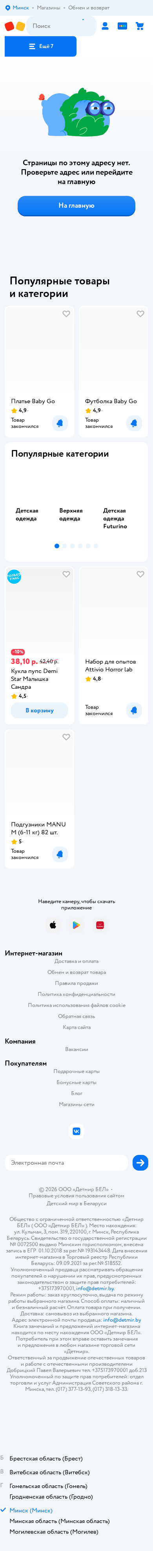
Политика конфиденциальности (76, 994)
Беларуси (95, 1203)
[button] (40, 46)
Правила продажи (76, 983)
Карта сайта (77, 1027)
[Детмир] (15, 26)
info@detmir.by (95, 1288)
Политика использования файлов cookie (77, 1005)
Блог (76, 1093)
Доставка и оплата (76, 961)
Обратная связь (76, 1016)
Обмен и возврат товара (76, 972)
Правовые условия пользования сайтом (76, 1196)
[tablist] (76, 502)
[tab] (33, 502)
